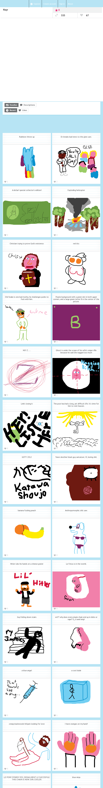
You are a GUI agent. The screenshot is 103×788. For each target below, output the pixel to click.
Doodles (13, 105)
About (70, 4)
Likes (24, 110)
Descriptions (29, 105)
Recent (13, 110)
